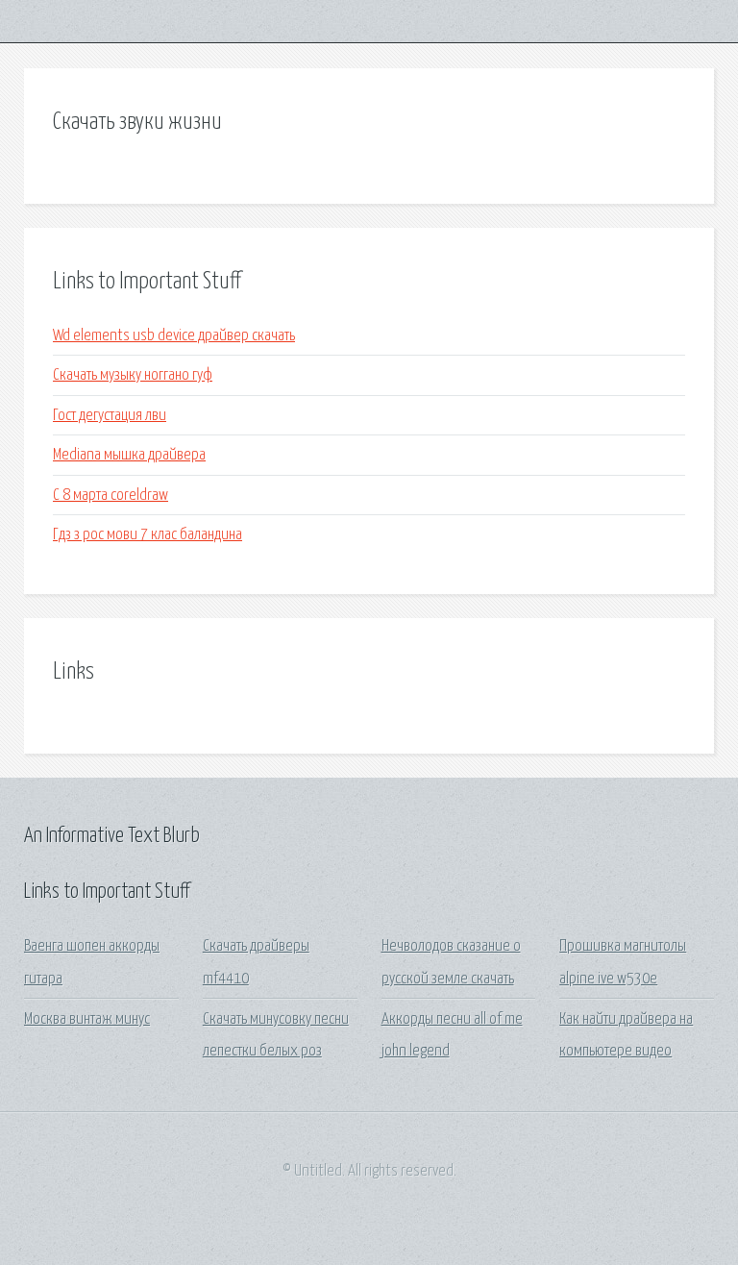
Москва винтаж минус (87, 1019)
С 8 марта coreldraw (110, 495)
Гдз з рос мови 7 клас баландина (147, 535)
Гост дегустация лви (109, 416)
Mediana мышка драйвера (129, 455)
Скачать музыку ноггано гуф (132, 375)
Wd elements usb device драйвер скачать (174, 336)
